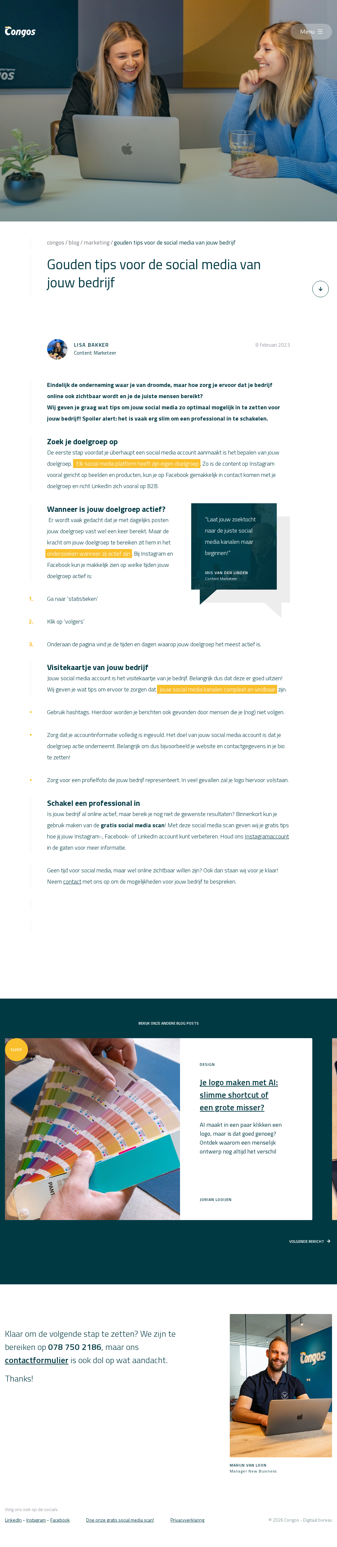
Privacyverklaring (187, 1519)
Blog (73, 242)
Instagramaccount (267, 836)
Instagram (36, 1519)
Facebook (60, 1519)
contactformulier (36, 1360)
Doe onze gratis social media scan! (120, 1519)
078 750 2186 (74, 1346)
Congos (55, 242)
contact (72, 881)
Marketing (97, 242)
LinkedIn (13, 1519)
